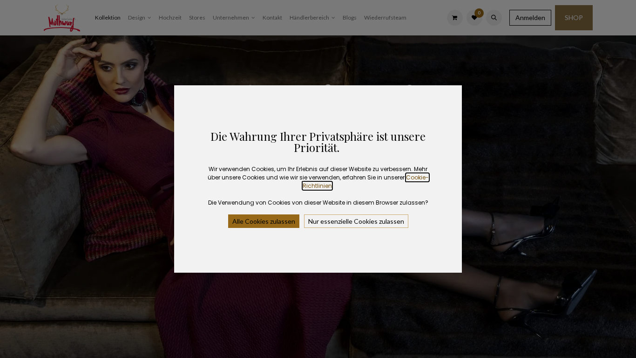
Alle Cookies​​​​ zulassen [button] (263, 221)
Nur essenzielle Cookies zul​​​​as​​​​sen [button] (356, 221)
